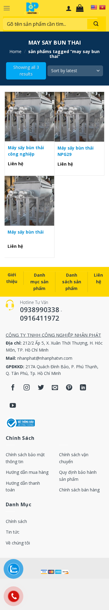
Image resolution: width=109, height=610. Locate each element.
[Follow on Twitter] (41, 387)
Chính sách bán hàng (79, 490)
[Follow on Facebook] (12, 387)
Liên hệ (98, 278)
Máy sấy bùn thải (26, 232)
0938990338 (39, 309)
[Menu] (6, 8)
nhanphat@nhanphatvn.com (44, 358)
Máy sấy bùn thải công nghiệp (26, 151)
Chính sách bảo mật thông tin (25, 458)
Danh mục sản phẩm (39, 282)
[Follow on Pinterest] (69, 387)
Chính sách (16, 521)
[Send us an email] (54, 387)
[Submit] (96, 24)
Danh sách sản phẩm (71, 282)
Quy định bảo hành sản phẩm (78, 475)
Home (15, 51)
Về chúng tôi (18, 543)
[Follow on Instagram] (26, 387)
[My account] (69, 8)
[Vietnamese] (102, 7)
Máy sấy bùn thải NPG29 (76, 151)
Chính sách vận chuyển (73, 458)
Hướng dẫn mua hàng (27, 472)
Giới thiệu (11, 278)
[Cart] (81, 8)
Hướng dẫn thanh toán (23, 486)
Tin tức (12, 532)
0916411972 (39, 317)
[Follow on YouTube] (12, 406)
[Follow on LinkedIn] (83, 387)
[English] (94, 7)
